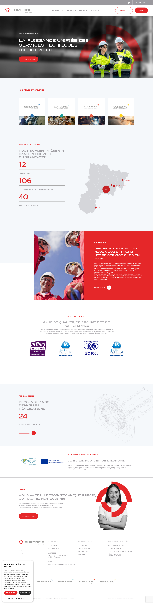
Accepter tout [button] (11, 593)
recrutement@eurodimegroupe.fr (62, 564)
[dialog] (17, 581)
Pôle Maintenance (116, 546)
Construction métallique (120, 551)
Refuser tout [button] (25, 593)
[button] (17, 598)
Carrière (82, 554)
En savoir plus (99, 287)
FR (136, 3)
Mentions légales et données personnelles (120, 598)
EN (140, 3)
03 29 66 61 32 (54, 548)
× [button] (31, 562)
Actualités (83, 551)
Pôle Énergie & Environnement (115, 554)
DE (144, 3)
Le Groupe (82, 546)
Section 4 (73, 598)
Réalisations (84, 548)
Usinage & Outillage (117, 548)
